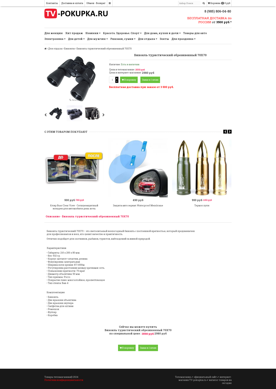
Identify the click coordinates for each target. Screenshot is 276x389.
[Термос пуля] (202, 167)
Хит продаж (74, 33)
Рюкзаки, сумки (122, 38)
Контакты (52, 3)
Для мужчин (96, 38)
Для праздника (183, 38)
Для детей (75, 38)
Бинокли (69, 48)
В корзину (130, 79)
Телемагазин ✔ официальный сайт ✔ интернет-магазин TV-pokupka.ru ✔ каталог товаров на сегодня (203, 380)
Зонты (164, 38)
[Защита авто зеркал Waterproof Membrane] (138, 167)
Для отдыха (147, 38)
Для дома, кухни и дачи (161, 33)
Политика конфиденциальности (63, 379)
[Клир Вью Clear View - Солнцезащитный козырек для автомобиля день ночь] (74, 167)
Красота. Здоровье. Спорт (121, 33)
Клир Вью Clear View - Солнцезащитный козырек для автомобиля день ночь (74, 207)
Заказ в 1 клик (150, 79)
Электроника (54, 38)
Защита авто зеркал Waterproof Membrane (138, 205)
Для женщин (53, 33)
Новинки (92, 33)
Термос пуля (201, 205)
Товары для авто (195, 33)
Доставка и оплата (72, 3)
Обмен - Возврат (95, 3)
